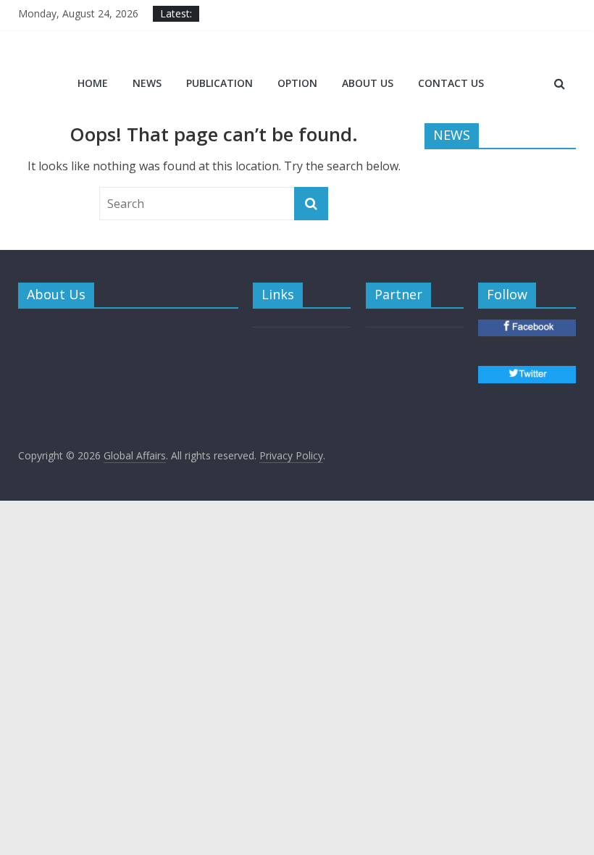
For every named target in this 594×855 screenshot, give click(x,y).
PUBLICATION (219, 83)
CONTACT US (451, 83)
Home (93, 83)
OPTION (297, 83)
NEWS (147, 83)
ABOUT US (367, 83)
